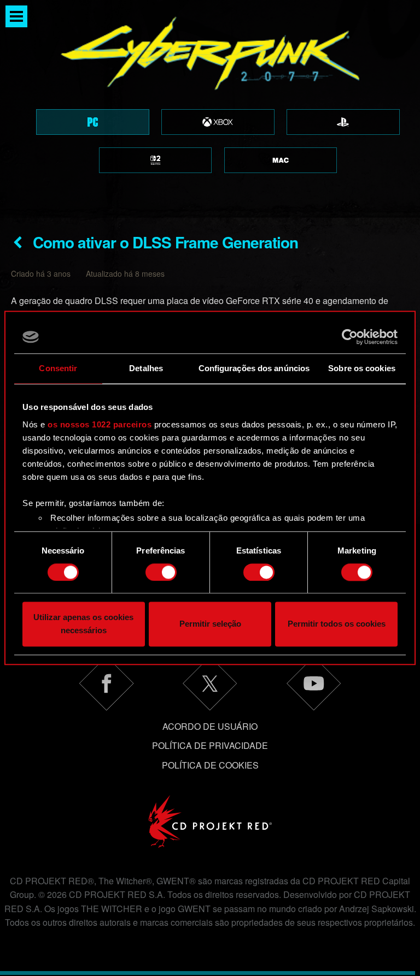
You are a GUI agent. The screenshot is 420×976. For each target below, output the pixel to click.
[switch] (161, 572)
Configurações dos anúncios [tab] (254, 368)
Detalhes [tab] (146, 368)
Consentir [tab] (58, 368)
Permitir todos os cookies (337, 624)
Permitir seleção (210, 624)
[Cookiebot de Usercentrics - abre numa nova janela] (350, 337)
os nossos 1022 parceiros (99, 424)
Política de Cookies (210, 765)
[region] (210, 109)
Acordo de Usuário (210, 726)
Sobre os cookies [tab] (361, 368)
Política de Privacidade (210, 745)
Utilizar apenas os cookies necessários (83, 624)
